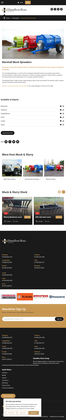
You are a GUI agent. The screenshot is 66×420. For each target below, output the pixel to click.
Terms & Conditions (7, 388)
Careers (4, 378)
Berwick (4, 265)
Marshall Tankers (51, 179)
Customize (11, 413)
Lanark (3, 121)
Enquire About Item (7, 133)
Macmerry (37, 265)
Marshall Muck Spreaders (32, 179)
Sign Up (59, 319)
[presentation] (59, 192)
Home (8, 18)
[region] (22, 408)
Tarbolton (4, 110)
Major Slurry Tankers (10, 179)
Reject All (22, 413)
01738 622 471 (39, 262)
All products (15, 18)
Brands (4, 375)
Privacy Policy (6, 385)
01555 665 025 (7, 275)
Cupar (3, 125)
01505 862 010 (7, 257)
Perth (2, 117)
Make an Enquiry (8, 396)
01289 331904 (7, 268)
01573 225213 (7, 286)
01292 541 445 (39, 257)
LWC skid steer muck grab (43, 218)
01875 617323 (39, 268)
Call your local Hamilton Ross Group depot (14, 86)
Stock (27, 2)
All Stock (4, 372)
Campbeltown (5, 113)
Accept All (33, 413)
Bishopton (4, 106)
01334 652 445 (7, 280)
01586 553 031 (7, 262)
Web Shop (5, 383)
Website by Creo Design (57, 416)
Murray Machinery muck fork (13, 218)
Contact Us (5, 380)
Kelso (3, 284)
